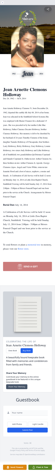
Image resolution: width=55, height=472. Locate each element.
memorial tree (34, 244)
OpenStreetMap (30, 454)
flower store (23, 248)
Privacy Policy (20, 450)
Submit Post (27, 430)
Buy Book (27, 350)
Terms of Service (34, 450)
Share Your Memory (16, 386)
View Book (12, 350)
